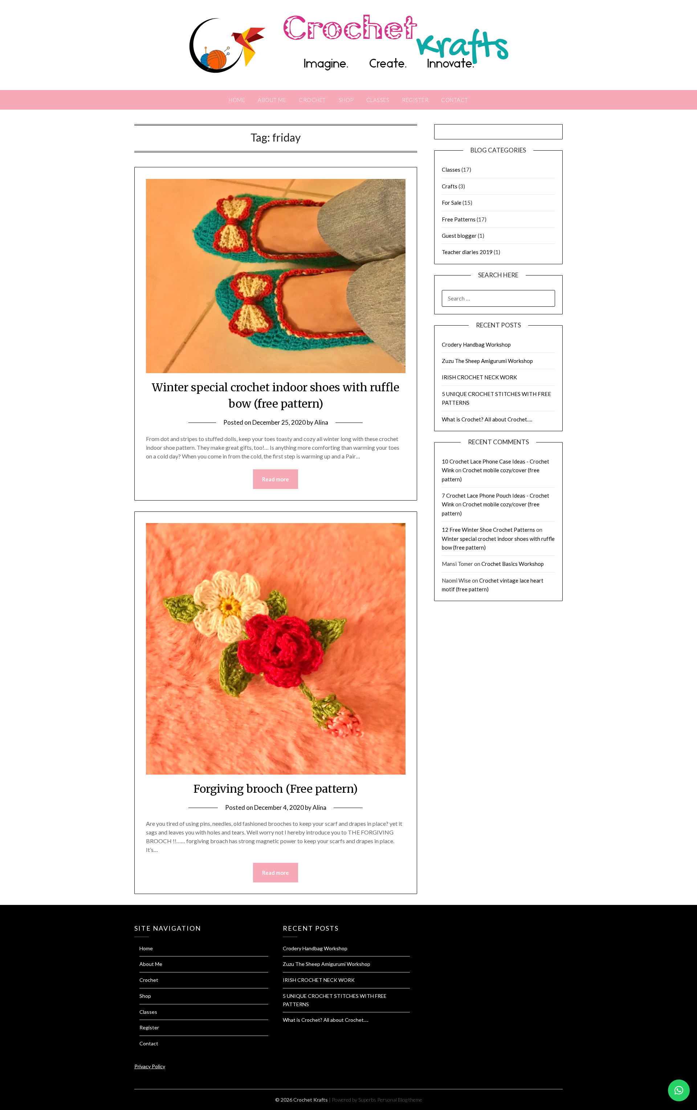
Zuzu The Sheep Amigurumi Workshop (487, 361)
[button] (679, 1090)
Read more (275, 479)
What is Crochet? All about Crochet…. (487, 419)
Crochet (312, 100)
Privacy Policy (149, 1066)
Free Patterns (459, 219)
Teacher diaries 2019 (467, 252)
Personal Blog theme (399, 1100)
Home (237, 100)
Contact (454, 100)
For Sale (451, 202)
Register (415, 100)
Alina (321, 422)
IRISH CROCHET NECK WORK (479, 377)
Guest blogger (459, 235)
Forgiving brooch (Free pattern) (275, 789)
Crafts (449, 186)
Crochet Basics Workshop (512, 563)
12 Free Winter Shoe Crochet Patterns (488, 529)
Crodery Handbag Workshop (476, 344)
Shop (346, 100)
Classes (378, 100)
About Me (272, 100)
